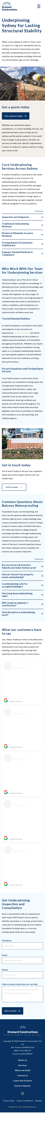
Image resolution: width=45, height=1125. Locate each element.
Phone (5, 969)
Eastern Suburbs (22, 1086)
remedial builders (22, 333)
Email (4, 955)
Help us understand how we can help (20, 984)
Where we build (22, 1070)
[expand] (22, 217)
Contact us (22, 1075)
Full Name (7, 940)
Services (22, 1065)
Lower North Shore (22, 1080)
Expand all (39, 211)
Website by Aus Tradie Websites (22, 1107)
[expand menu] (38, 6)
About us (22, 1060)
